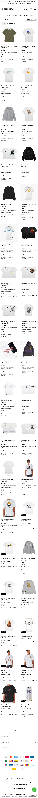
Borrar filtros (11, 23)
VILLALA (8, 15)
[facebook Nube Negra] (21, 730)
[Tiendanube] (19, 789)
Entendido (32, 795)
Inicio (3, 15)
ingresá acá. (32, 782)
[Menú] (35, 9)
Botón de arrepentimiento (19, 784)
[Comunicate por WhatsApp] (34, 789)
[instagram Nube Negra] (16, 730)
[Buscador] (24, 9)
